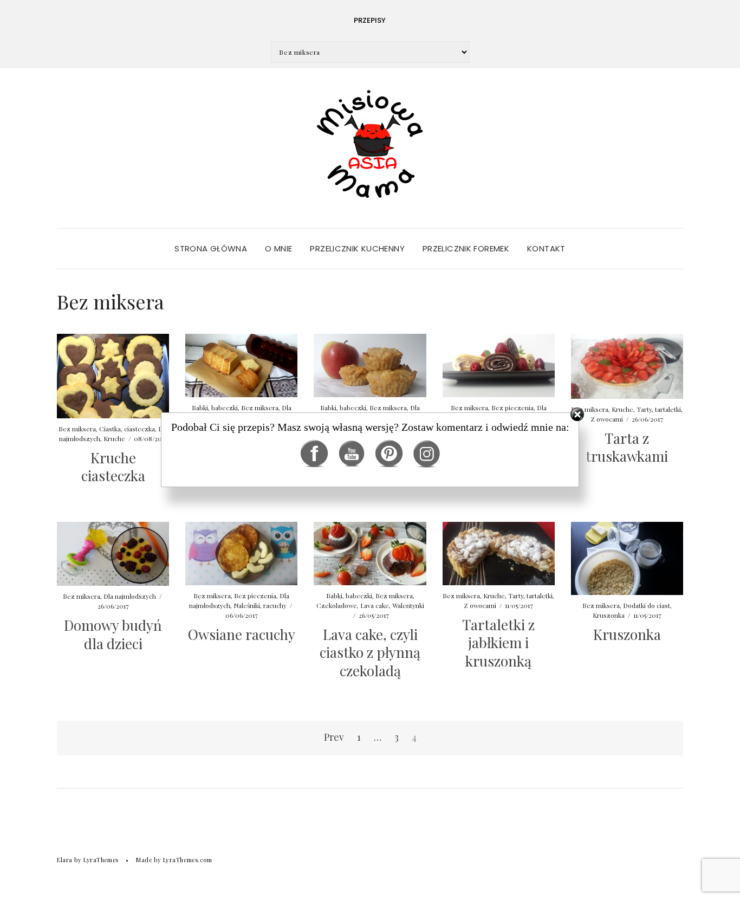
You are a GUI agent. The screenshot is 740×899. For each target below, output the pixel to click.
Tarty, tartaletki (530, 595)
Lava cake (374, 605)
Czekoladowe (336, 605)
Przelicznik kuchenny (357, 248)
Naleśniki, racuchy (260, 605)
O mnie (278, 248)
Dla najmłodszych (129, 596)
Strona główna (210, 248)
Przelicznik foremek (466, 248)
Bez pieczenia (255, 595)
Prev (334, 736)
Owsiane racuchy (241, 634)
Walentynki (408, 605)
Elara (65, 860)
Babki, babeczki (349, 595)
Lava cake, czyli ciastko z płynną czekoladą (370, 653)
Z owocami (480, 605)
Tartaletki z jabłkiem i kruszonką (498, 643)
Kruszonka (609, 615)
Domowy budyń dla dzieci (113, 634)
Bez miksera (81, 596)
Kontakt (546, 248)
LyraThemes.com (187, 860)
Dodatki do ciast (646, 605)
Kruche (494, 595)
